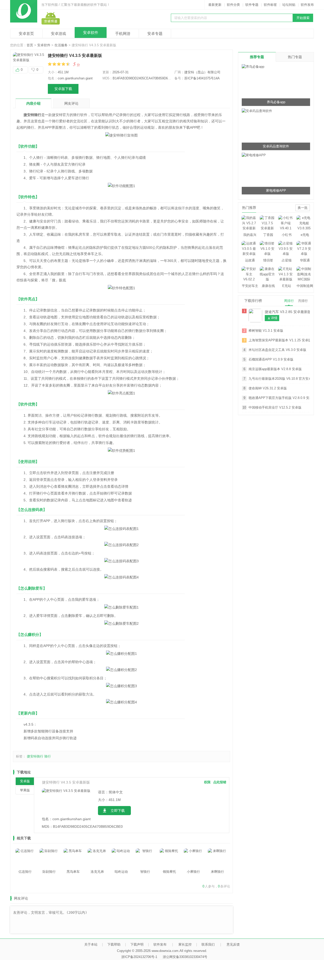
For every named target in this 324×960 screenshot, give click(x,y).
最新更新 (214, 5)
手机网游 (122, 33)
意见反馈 (233, 944)
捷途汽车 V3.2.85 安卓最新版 (287, 312)
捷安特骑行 (35, 756)
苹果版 (25, 790)
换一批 (303, 208)
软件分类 (233, 5)
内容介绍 (33, 103)
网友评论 (71, 103)
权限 (207, 782)
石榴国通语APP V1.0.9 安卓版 (271, 359)
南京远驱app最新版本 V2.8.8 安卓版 (275, 369)
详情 (274, 318)
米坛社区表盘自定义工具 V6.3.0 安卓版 (277, 350)
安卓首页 (26, 33)
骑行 (47, 756)
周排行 (289, 301)
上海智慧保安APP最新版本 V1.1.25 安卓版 (279, 340)
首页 (30, 45)
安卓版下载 (63, 89)
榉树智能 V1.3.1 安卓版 (266, 330)
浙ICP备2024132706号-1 (139, 957)
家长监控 (185, 944)
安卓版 (25, 781)
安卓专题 (155, 33)
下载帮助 (113, 944)
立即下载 (118, 811)
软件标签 (270, 5)
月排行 (303, 301)
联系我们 (208, 944)
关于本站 (90, 944)
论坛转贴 (288, 5)
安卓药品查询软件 (276, 146)
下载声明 (137, 944)
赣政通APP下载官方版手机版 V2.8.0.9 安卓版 (279, 398)
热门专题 (295, 57)
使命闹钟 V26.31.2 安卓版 (268, 388)
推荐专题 (257, 57)
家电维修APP (276, 190)
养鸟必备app (276, 102)
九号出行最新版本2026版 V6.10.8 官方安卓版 (279, 379)
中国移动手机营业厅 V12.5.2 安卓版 (275, 407)
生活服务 (61, 45)
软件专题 (251, 5)
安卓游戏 (58, 33)
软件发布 (307, 5)
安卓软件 (90, 32)
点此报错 (219, 782)
